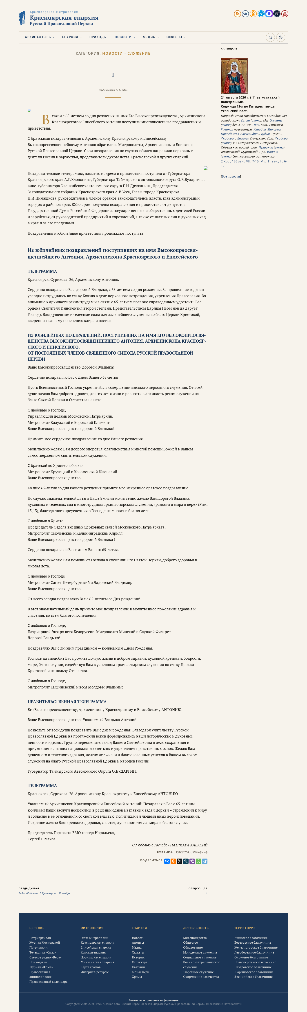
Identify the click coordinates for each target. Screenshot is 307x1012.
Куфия (265, 134)
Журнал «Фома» (41, 967)
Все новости (231, 176)
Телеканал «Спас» (42, 952)
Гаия (255, 125)
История (138, 957)
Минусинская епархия (97, 962)
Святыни (138, 967)
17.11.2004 (121, 90)
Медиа (149, 37)
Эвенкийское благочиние (253, 976)
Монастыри (140, 972)
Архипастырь (38, 37)
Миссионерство (195, 938)
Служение (138, 53)
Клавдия (260, 129)
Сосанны (275, 120)
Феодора (227, 138)
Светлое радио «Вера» (45, 957)
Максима (274, 129)
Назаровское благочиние (253, 967)
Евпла (245, 120)
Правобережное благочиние (255, 962)
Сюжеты (174, 37)
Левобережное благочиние (254, 952)
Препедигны (230, 134)
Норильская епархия (96, 957)
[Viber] (192, 861)
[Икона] (234, 93)
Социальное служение (199, 957)
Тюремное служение (198, 972)
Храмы (137, 976)
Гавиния (227, 129)
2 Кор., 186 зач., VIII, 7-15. (240, 161)
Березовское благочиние (252, 942)
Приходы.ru (38, 962)
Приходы (98, 37)
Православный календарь (48, 981)
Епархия (70, 37)
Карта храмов (90, 967)
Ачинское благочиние (250, 938)
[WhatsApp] (198, 861)
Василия (243, 138)
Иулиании (266, 147)
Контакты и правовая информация (153, 1000)
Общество (190, 942)
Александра (249, 134)
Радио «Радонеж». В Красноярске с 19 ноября (44, 891)
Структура (139, 962)
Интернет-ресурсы (95, 972)
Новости (123, 37)
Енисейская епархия (96, 947)
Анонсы (138, 942)
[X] (179, 861)
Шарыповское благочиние (254, 972)
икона (256, 120)
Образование (193, 947)
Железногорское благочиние (256, 947)
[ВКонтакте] (167, 861)
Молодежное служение (200, 952)
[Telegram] (204, 861)
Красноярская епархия (97, 942)
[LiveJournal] (186, 861)
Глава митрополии (94, 938)
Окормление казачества (201, 976)
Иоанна (272, 152)
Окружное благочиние (251, 957)
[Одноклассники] (173, 861)
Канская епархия (93, 952)
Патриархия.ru (40, 938)
